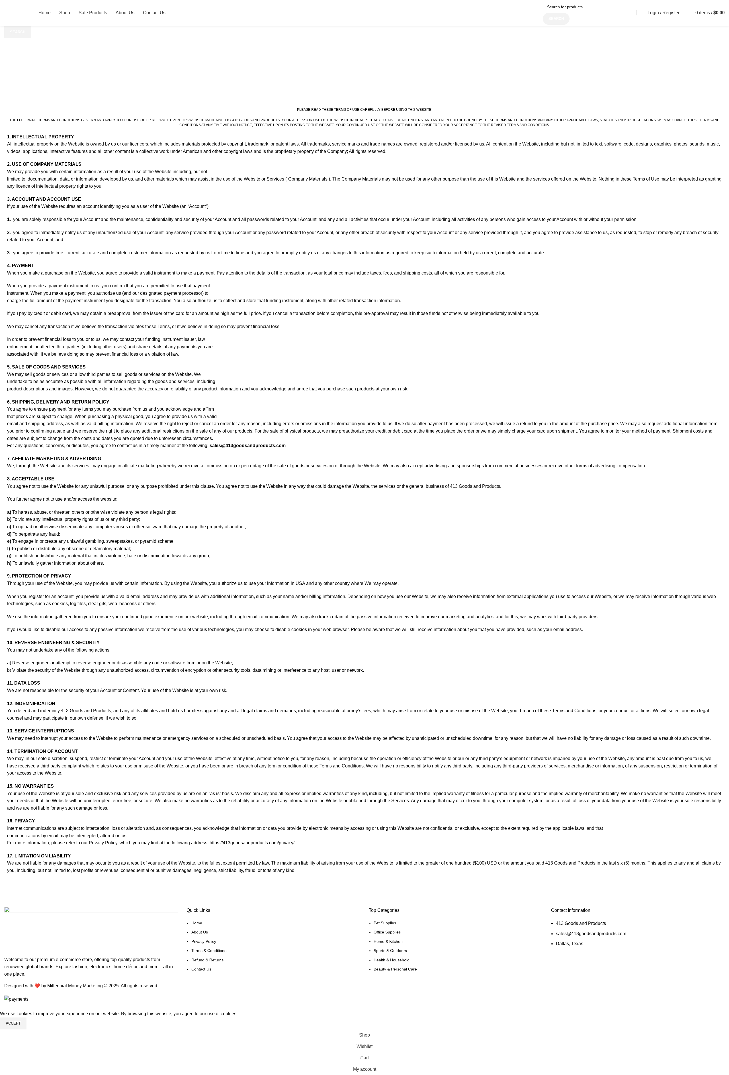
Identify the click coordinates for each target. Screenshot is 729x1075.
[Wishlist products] (686, 13)
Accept (13, 1023)
